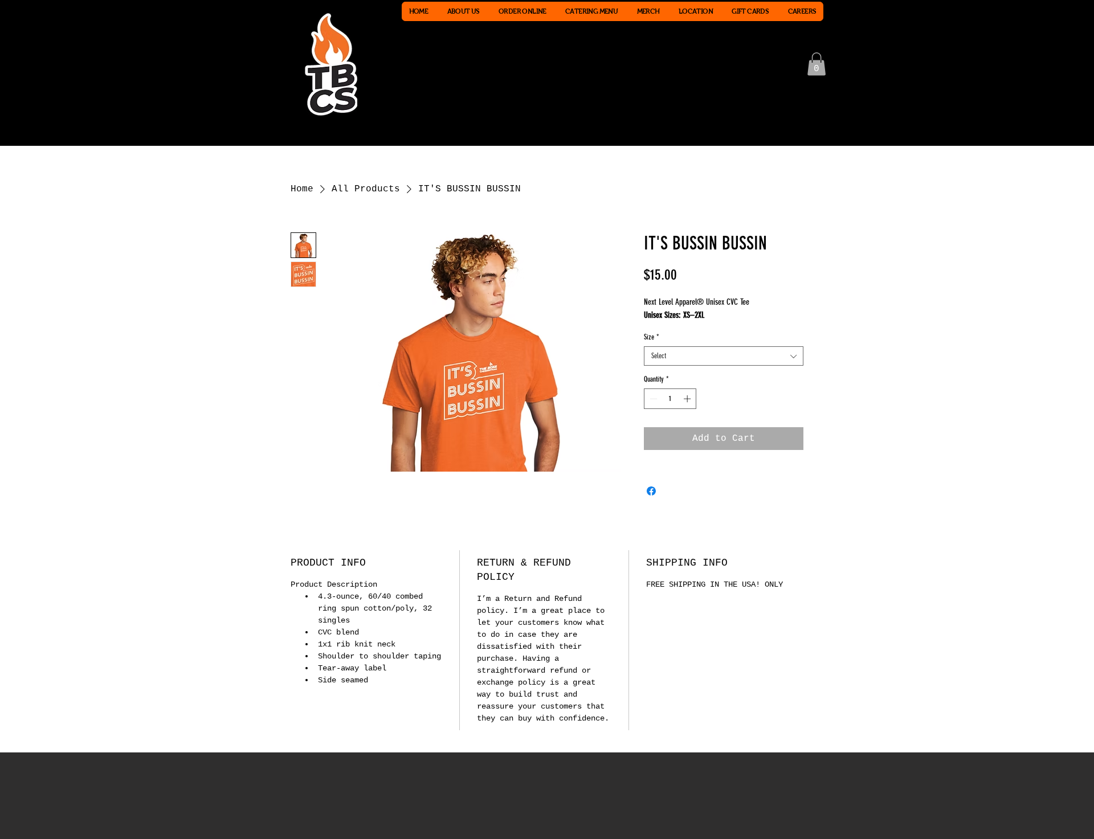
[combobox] (723, 356)
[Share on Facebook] (651, 491)
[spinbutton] (670, 398)
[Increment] (688, 398)
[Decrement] (652, 398)
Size (651, 337)
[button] (816, 64)
